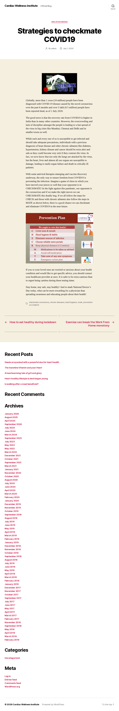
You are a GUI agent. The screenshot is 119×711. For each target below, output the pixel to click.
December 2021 (13, 455)
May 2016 (10, 629)
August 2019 (11, 518)
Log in (8, 676)
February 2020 (12, 497)
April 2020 (10, 490)
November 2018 (13, 549)
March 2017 (11, 615)
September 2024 (13, 424)
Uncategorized (59, 22)
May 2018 (10, 570)
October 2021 (11, 459)
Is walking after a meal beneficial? (22, 384)
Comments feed (13, 683)
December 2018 (13, 546)
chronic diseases (57, 302)
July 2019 (10, 521)
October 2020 (12, 476)
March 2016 (11, 636)
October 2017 (11, 594)
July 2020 (10, 483)
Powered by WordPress (53, 704)
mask (80, 302)
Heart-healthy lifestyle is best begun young (26, 378)
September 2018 (13, 556)
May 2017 (9, 608)
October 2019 (11, 511)
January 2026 (12, 414)
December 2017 (13, 587)
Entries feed (11, 679)
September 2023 (13, 438)
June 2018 (10, 567)
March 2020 (11, 494)
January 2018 (12, 584)
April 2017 (10, 612)
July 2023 (10, 441)
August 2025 (11, 417)
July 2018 (10, 563)
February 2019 (12, 539)
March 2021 (11, 466)
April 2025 (10, 421)
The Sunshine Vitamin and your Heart (23, 367)
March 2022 (11, 452)
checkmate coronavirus (39, 302)
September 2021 (13, 462)
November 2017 (13, 591)
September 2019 (13, 514)
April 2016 (10, 633)
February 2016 (12, 640)
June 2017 (10, 605)
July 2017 (9, 601)
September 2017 (13, 598)
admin (53, 48)
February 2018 (12, 580)
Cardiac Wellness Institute (21, 5)
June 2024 (10, 431)
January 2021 (11, 469)
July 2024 (10, 427)
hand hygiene (71, 302)
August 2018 (11, 560)
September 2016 (13, 626)
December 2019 (13, 504)
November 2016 (13, 622)
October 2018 (11, 553)
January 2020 (12, 500)
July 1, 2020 (68, 48)
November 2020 (13, 473)
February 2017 (12, 619)
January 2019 (12, 542)
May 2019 (10, 528)
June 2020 (10, 487)
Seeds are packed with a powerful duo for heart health (32, 362)
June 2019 (10, 525)
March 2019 (11, 535)
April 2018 (10, 574)
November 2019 (13, 507)
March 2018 (11, 577)
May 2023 (10, 445)
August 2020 (11, 480)
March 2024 (11, 434)
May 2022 (10, 448)
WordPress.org (12, 686)
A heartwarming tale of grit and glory (23, 373)
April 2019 (10, 532)
